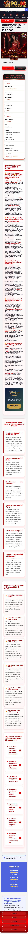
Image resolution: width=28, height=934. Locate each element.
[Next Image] (26, 45)
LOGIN (7, 20)
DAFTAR (20, 20)
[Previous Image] (2, 45)
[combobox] (12, 9)
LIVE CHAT (15, 929)
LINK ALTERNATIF (15, 925)
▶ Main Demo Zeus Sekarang (14, 406)
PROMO (15, 913)
